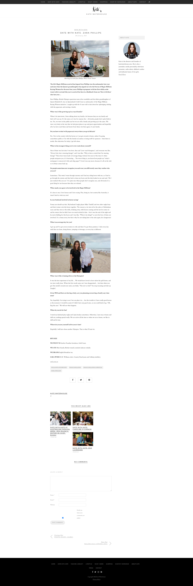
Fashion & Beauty (69, 2)
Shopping (104, 2)
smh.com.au (54, 362)
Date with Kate (53, 2)
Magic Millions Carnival (93, 367)
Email (52, 500)
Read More (122, 74)
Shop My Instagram (117, 2)
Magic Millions (75, 367)
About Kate (132, 2)
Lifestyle (81, 2)
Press (91, 568)
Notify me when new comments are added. (81, 514)
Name (52, 495)
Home (43, 2)
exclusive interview (59, 367)
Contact (142, 2)
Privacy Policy (96, 579)
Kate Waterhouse (58, 393)
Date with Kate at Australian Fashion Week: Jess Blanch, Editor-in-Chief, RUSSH (60, 431)
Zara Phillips (56, 370)
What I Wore (93, 2)
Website (52, 505)
